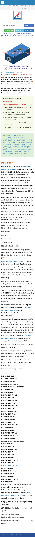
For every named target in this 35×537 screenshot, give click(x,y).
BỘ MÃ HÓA (12, 135)
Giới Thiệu (23, 6)
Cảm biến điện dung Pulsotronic (13, 261)
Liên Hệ (31, 6)
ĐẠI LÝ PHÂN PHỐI (18, 141)
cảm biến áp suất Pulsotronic (11, 144)
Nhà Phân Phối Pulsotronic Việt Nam (20, 155)
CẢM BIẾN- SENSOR (15, 33)
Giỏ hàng (24, 8)
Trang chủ (4, 33)
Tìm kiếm (29, 25)
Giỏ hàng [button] (20, 30)
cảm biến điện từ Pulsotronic (18, 146)
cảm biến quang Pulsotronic (18, 149)
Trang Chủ (8, 6)
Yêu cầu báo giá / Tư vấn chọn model (14, 104)
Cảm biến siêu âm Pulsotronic (21, 151)
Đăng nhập (9, 30)
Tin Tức (31, 8)
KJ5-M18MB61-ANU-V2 (9, 465)
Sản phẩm (16, 6)
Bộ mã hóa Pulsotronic (25, 142)
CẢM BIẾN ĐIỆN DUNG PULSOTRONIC (17, 35)
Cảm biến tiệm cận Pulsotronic (11, 153)
